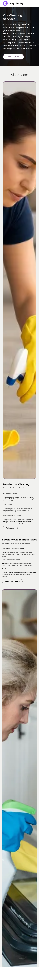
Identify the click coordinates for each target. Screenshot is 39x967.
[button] (35, 3)
